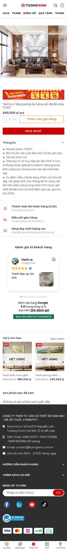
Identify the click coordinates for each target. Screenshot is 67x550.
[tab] (18, 393)
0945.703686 (48, 437)
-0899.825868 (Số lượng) (23, 441)
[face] (8, 504)
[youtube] (34, 504)
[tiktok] (46, 504)
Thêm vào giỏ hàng (41, 119)
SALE (6, 13)
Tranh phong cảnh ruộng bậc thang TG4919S (46, 375)
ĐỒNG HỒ (29, 13)
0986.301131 (30, 437)
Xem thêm (57, 339)
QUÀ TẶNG (45, 13)
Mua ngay (33, 131)
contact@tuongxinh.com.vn (34, 447)
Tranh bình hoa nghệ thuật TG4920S (15, 375)
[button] (5, 5)
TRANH (16, 13)
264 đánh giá (39, 310)
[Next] (63, 362)
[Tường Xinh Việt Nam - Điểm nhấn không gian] (33, 5)
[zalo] (21, 504)
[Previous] (4, 362)
